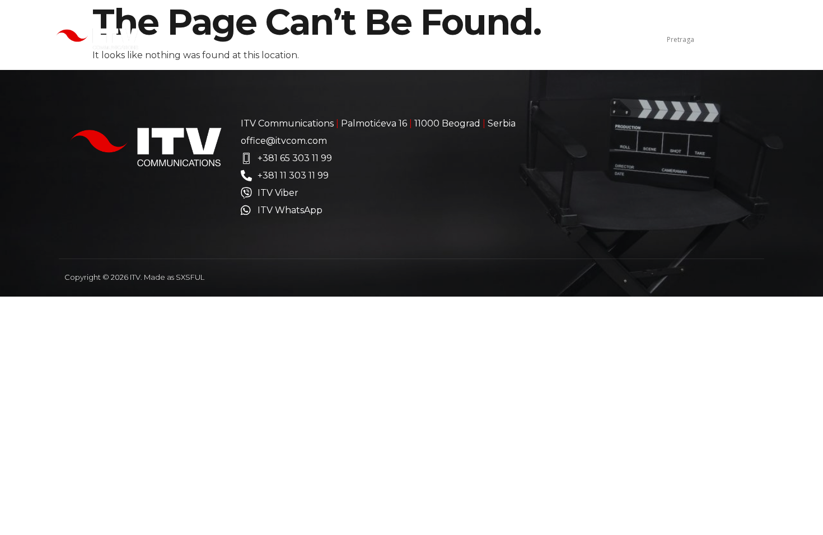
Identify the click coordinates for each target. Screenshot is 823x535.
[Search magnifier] (762, 39)
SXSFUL (190, 277)
